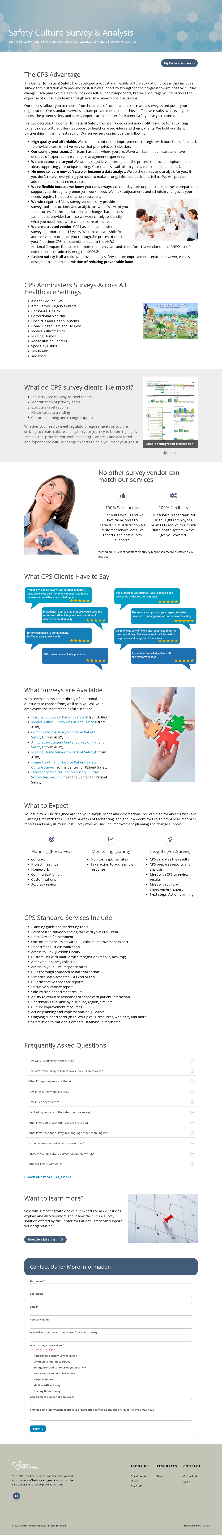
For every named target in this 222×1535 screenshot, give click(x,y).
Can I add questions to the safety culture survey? (60, 1112)
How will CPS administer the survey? (51, 1061)
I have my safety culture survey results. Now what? (61, 1154)
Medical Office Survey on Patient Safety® (64, 722)
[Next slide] (192, 415)
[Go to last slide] (148, 415)
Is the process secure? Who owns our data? (56, 1143)
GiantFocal (204, 1525)
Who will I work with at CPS (45, 1164)
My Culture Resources (179, 63)
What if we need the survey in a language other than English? (68, 1133)
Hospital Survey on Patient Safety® (59, 717)
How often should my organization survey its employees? (65, 1071)
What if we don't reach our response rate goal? (59, 1123)
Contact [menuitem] (192, 1466)
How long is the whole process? (48, 1092)
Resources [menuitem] (167, 1466)
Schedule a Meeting (41, 1239)
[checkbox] (111, 1373)
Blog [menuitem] (160, 1476)
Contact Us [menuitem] (190, 1476)
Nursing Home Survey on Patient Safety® (64, 752)
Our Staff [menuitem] (136, 1486)
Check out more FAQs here (47, 1177)
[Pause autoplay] (165, 452)
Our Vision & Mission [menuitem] (138, 1478)
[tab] (170, 453)
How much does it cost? (43, 1102)
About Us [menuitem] (139, 1466)
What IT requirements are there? (49, 1081)
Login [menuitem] (186, 1481)
